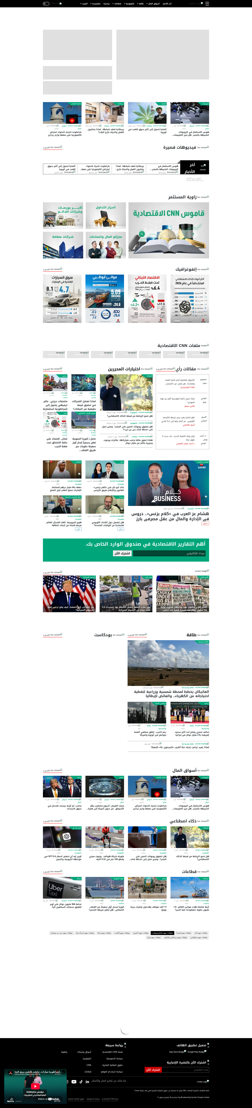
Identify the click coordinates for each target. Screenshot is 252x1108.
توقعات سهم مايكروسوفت (162, 933)
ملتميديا (64, 435)
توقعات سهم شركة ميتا (85, 933)
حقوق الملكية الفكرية (76, 1099)
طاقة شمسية (203, 642)
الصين (121, 828)
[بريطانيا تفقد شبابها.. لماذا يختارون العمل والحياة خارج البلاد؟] (104, 113)
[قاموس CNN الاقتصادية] (168, 230)
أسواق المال (154, 4)
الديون (121, 777)
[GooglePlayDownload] (196, 1052)
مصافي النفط (160, 703)
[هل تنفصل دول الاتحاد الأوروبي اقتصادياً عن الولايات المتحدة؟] (104, 504)
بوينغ (164, 878)
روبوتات (163, 828)
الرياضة (149, 376)
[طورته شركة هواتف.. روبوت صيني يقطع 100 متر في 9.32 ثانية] (104, 837)
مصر (122, 462)
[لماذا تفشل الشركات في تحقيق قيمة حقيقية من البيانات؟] (83, 382)
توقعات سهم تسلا (104, 933)
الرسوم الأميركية (89, 577)
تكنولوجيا (130, 4)
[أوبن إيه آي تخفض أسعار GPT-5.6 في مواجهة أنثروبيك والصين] (62, 837)
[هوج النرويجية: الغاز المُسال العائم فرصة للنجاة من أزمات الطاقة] (62, 504)
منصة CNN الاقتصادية (110, 1099)
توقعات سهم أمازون (141, 933)
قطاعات (117, 4)
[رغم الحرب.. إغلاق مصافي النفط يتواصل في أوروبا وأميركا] (147, 712)
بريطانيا (121, 103)
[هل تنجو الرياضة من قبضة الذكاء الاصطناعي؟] (126, 392)
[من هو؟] (106, 245)
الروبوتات (205, 103)
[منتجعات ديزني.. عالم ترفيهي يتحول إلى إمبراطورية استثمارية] (55, 382)
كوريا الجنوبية (119, 878)
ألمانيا (164, 103)
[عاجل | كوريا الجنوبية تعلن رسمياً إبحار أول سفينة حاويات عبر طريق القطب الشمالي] (83, 420)
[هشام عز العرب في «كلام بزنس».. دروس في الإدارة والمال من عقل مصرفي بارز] (168, 483)
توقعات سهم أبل (201, 933)
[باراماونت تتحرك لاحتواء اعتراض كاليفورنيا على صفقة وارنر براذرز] (62, 113)
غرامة (79, 878)
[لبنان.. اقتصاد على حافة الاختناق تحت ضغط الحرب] (55, 420)
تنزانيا (206, 703)
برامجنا (107, 4)
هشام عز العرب (203, 462)
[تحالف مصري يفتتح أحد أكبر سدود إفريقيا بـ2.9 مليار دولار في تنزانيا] (189, 712)
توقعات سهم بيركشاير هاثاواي (175, 937)
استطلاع (92, 376)
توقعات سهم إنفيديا (183, 933)
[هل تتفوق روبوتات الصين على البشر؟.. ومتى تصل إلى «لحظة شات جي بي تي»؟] (147, 837)
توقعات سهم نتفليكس (199, 937)
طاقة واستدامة (188, 687)
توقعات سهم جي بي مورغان (61, 933)
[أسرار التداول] (106, 215)
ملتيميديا (96, 4)
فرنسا (121, 497)
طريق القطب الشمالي (87, 413)
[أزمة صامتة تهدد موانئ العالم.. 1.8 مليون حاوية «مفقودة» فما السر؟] (189, 888)
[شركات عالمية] (63, 245)
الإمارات (78, 462)
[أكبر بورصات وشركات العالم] (63, 215)
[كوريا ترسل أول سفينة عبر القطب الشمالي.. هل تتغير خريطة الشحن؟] (104, 888)
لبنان (65, 413)
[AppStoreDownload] (177, 1052)
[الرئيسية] (196, 3)
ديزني (64, 376)
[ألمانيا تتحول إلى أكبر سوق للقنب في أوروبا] (147, 113)
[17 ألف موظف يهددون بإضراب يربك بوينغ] (147, 888)
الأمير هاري (204, 577)
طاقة (141, 4)
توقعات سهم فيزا (154, 937)
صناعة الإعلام (76, 103)
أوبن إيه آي (77, 828)
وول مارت (148, 577)
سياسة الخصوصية (93, 1099)
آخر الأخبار (167, 4)
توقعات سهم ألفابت (122, 933)
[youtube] (74, 1082)
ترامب (79, 777)
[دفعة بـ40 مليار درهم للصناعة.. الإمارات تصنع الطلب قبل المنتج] (62, 469)
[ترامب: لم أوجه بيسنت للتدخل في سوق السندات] (62, 786)
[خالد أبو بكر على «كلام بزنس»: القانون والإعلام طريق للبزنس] (104, 469)
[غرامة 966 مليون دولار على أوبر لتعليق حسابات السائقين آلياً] (62, 888)
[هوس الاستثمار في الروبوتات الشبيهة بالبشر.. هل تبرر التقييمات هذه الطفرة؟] (189, 113)
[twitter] (87, 1082)
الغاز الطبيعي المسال (73, 497)
